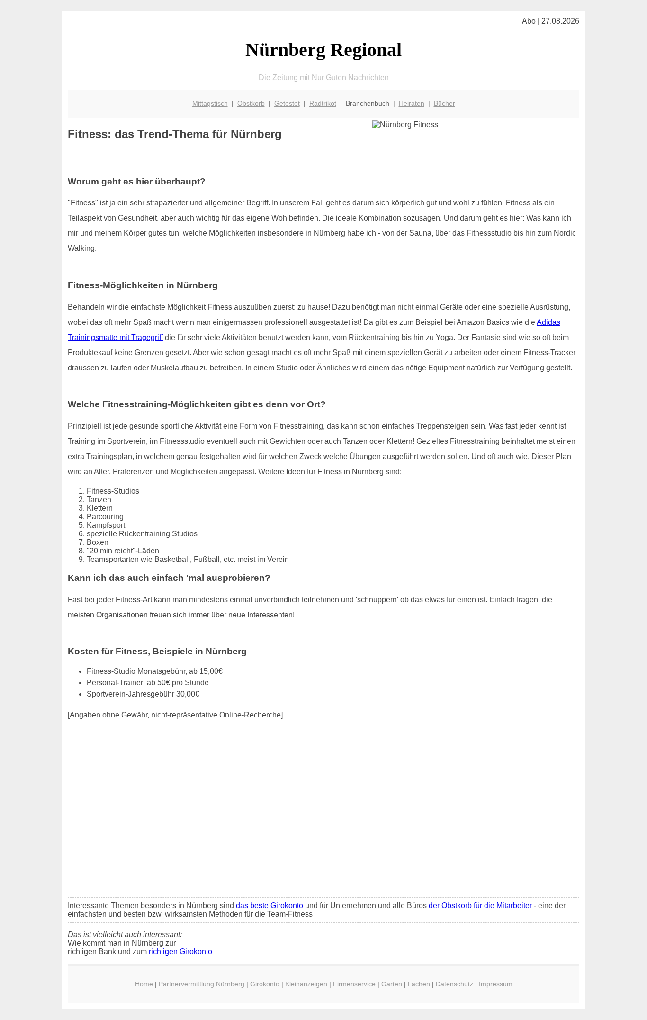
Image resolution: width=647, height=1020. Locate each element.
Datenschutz (454, 984)
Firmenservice (354, 984)
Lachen (419, 984)
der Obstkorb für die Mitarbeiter (480, 905)
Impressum (495, 984)
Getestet (287, 103)
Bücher (444, 103)
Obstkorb (251, 103)
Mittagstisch (210, 103)
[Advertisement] (323, 819)
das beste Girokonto (269, 905)
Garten (391, 984)
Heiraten (411, 103)
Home (144, 984)
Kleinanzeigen (306, 984)
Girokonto (264, 984)
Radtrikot (322, 103)
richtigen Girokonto (180, 951)
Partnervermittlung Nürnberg (201, 984)
